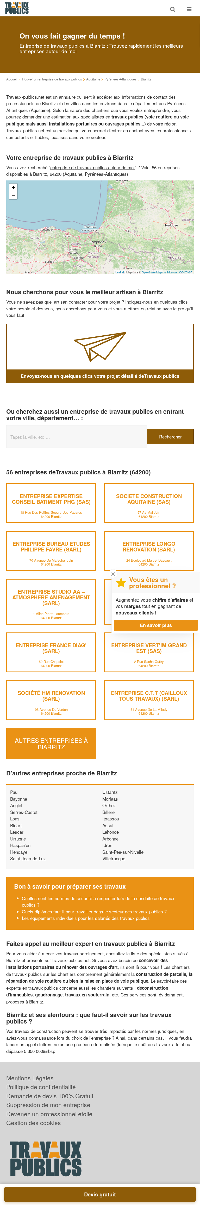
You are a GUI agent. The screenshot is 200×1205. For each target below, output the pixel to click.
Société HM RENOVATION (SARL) (51, 695)
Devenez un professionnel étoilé (49, 1113)
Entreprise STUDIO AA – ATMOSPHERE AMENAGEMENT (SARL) (51, 597)
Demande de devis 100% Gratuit (49, 1095)
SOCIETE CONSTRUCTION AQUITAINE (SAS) (149, 498)
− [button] (13, 195)
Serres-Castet (24, 812)
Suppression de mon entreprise (48, 1104)
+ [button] (13, 187)
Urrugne (18, 838)
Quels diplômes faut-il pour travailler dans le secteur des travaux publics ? (94, 911)
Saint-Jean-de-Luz (28, 858)
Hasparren (20, 845)
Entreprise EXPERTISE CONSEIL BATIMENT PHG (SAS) (51, 498)
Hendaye (18, 852)
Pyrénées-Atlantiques (120, 79)
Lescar (16, 832)
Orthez (109, 805)
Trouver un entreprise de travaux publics (52, 79)
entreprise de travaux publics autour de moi (92, 167)
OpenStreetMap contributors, (160, 272)
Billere (108, 812)
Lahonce (110, 832)
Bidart (16, 825)
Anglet (16, 805)
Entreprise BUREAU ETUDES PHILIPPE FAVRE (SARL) (51, 546)
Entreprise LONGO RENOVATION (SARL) (149, 546)
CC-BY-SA (185, 272)
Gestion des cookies (33, 1122)
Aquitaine (93, 79)
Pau (13, 792)
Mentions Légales (30, 1078)
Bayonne (18, 798)
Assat (108, 825)
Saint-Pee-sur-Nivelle (122, 852)
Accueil (11, 79)
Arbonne (110, 838)
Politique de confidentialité (41, 1086)
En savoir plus (156, 625)
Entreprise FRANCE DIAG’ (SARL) (51, 648)
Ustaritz (110, 792)
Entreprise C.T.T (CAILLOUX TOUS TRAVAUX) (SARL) (149, 695)
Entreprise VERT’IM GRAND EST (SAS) (149, 648)
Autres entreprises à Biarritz (51, 743)
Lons (15, 818)
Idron (107, 845)
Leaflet (119, 272)
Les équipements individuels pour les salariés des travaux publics (86, 918)
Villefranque (113, 858)
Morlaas (110, 798)
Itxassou (110, 818)
